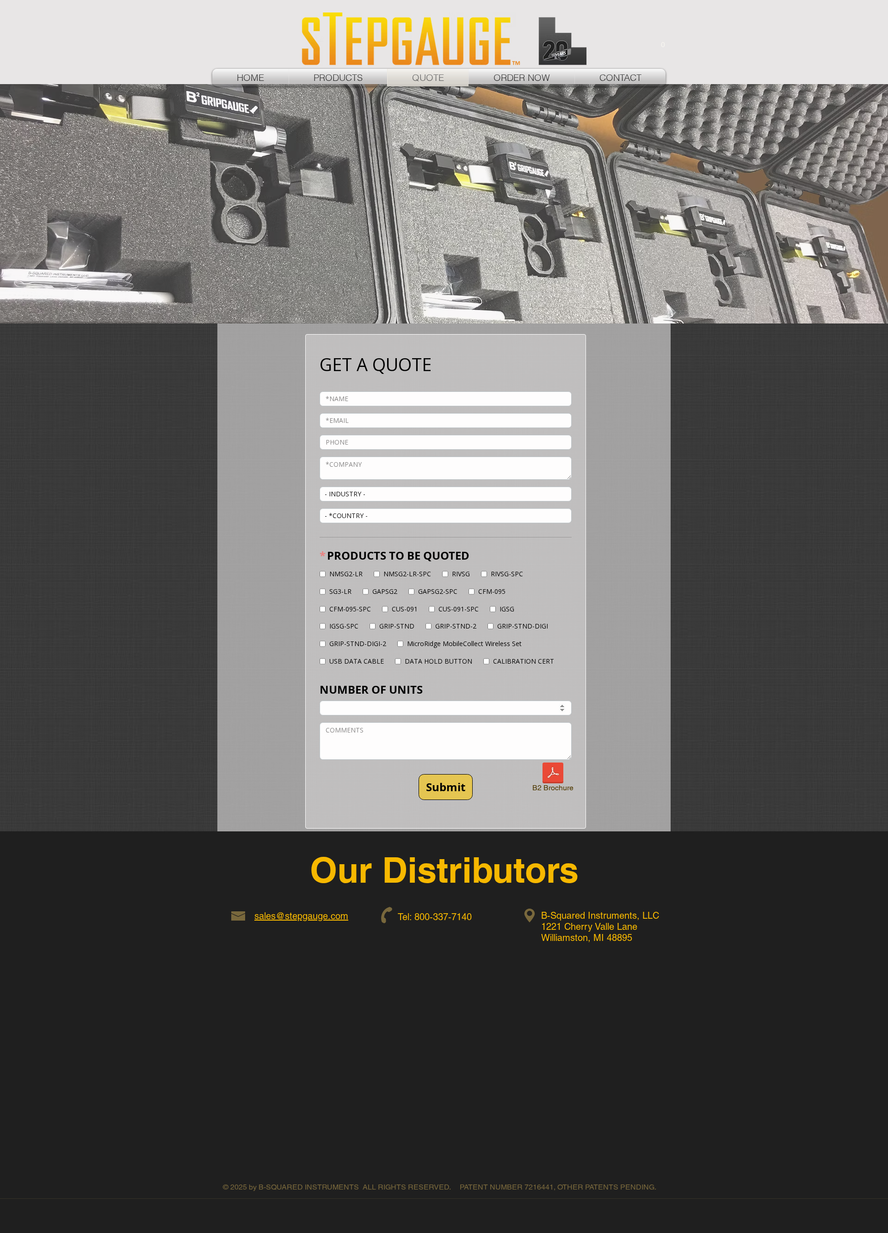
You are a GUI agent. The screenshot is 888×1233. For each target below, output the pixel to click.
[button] (663, 41)
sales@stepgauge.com (301, 916)
